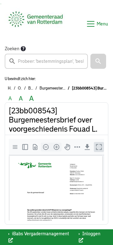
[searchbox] (46, 61)
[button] (98, 61)
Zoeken (12, 48)
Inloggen (90, 233)
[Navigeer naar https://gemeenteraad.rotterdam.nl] (36, 24)
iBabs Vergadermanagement (40, 233)
